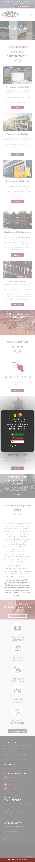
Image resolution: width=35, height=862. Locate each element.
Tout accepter (17, 434)
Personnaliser (17, 442)
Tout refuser (17, 438)
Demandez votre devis (16, 860)
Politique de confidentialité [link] (17, 446)
